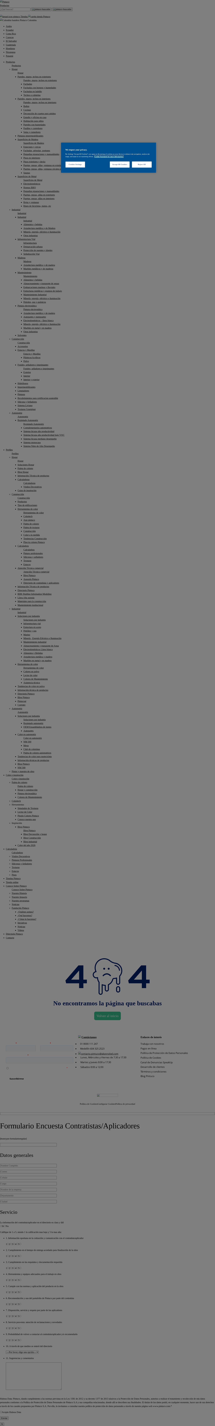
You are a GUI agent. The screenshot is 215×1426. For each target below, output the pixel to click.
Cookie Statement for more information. (109, 156)
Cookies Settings (75, 164)
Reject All (142, 164)
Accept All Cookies (119, 164)
